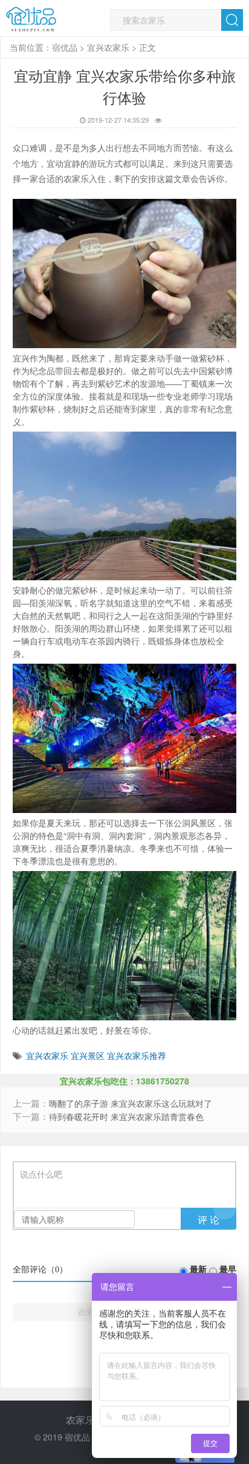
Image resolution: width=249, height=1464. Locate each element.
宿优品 (64, 47)
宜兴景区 (88, 1055)
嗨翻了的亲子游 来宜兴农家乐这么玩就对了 (130, 1103)
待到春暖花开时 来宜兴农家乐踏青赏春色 (126, 1116)
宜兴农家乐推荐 (136, 1055)
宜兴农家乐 (108, 47)
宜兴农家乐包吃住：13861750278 (124, 1081)
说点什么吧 (41, 1174)
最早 (227, 1269)
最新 (198, 1269)
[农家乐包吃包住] (31, 19)
